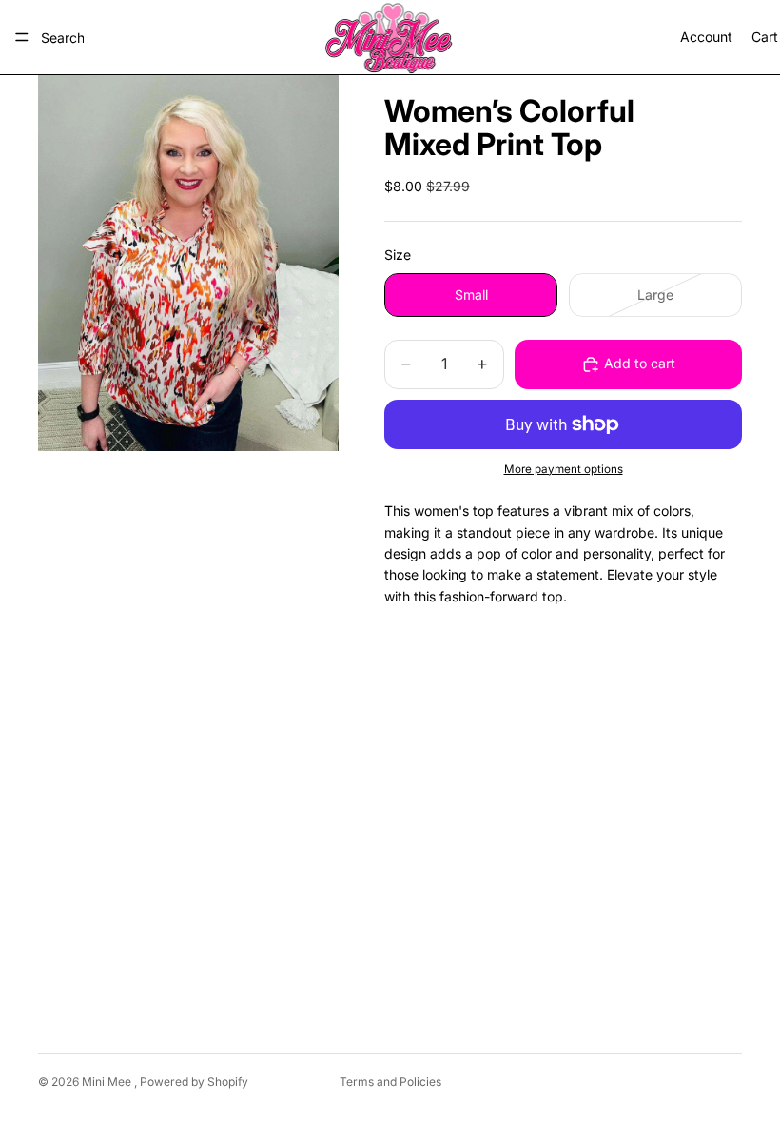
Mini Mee (108, 1081)
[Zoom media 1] (188, 263)
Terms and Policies (390, 1081)
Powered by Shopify (194, 1081)
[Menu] (22, 37)
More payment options (563, 469)
